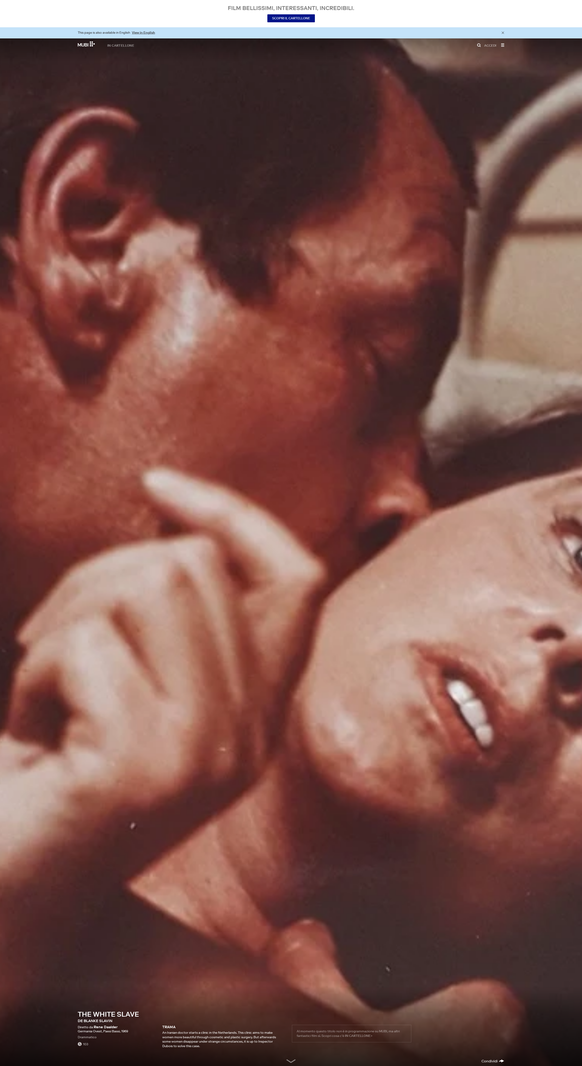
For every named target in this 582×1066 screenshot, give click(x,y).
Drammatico (87, 1037)
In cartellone (120, 45)
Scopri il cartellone (291, 18)
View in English (143, 32)
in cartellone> (358, 1036)
